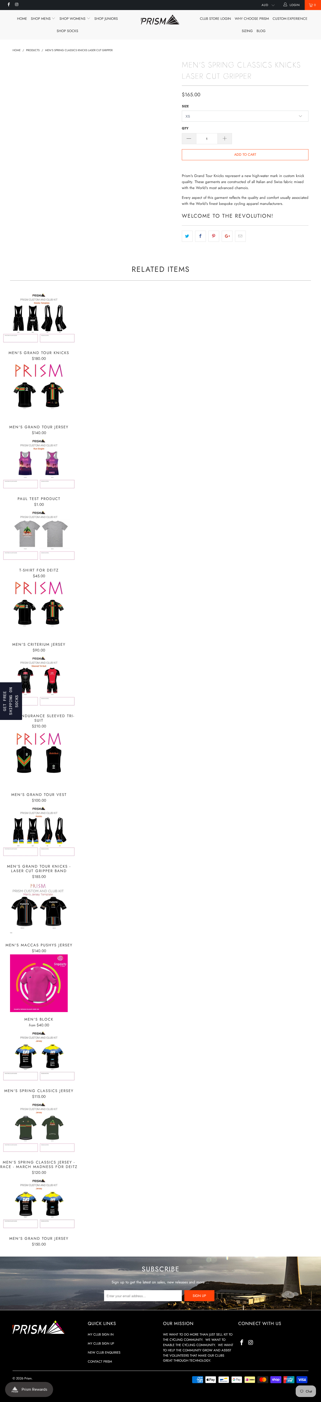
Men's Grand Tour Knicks (39, 318)
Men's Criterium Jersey (39, 608)
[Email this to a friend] (240, 236)
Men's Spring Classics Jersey (39, 1056)
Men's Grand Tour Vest (39, 758)
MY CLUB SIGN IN (101, 1334)
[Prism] (160, 19)
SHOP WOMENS (73, 18)
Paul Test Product (39, 463)
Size (185, 106)
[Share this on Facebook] (200, 236)
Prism (28, 1378)
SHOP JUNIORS (106, 18)
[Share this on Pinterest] (213, 236)
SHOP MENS (41, 18)
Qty (185, 128)
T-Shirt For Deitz (39, 535)
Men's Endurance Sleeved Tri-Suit (39, 681)
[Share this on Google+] (227, 236)
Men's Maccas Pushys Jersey (39, 909)
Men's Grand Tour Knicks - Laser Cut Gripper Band (39, 831)
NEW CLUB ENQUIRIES (104, 1352)
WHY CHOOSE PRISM (252, 18)
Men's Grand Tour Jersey (39, 391)
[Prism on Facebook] (8, 5)
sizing (247, 30)
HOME (22, 18)
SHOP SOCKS (67, 30)
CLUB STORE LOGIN (215, 18)
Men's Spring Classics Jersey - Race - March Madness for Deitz (39, 1127)
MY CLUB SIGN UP (101, 1343)
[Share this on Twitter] (187, 236)
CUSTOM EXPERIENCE (290, 18)
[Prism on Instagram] (16, 5)
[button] (11, 701)
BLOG (261, 30)
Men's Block (39, 983)
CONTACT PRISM (100, 1361)
